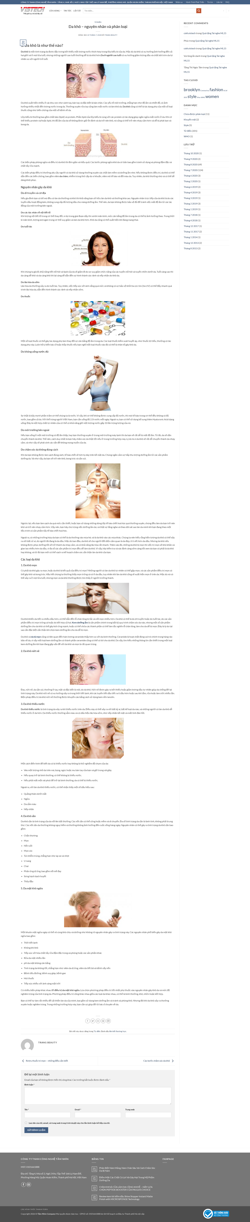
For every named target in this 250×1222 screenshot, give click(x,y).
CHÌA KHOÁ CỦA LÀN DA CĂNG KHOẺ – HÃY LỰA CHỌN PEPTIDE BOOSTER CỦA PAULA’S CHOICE (125, 1188)
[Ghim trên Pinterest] (103, 1021)
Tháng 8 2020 (190, 164)
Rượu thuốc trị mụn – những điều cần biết (46, 1060)
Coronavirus (205, 90)
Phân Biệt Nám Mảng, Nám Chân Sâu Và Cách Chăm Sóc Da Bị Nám (127, 1169)
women (212, 96)
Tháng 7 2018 (190, 214)
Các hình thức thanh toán (34, 1209)
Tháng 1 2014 (190, 237)
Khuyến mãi (190, 119)
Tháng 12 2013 (191, 242)
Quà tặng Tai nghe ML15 (214, 33)
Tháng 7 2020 (190, 170)
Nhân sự (179, 2)
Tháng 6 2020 (190, 175)
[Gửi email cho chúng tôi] (28, 1184)
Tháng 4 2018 (190, 220)
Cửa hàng (54, 11)
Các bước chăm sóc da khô (156, 1060)
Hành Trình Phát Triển (195, 2)
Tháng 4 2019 (190, 192)
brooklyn (192, 89)
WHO (203, 97)
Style (186, 125)
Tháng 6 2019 (190, 186)
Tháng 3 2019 (190, 198)
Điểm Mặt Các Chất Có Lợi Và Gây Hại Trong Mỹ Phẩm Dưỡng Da (126, 1178)
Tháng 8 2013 (190, 248)
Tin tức (210, 2)
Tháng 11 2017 (191, 231)
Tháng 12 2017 (191, 226)
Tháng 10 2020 (191, 153)
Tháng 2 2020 (190, 181)
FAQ (227, 2)
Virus (199, 97)
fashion (216, 89)
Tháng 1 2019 (190, 209)
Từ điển (97, 22)
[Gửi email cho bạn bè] (98, 1021)
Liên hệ (219, 2)
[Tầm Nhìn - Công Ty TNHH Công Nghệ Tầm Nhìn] (33, 10)
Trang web (130, 1109)
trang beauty (111, 35)
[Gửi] (198, 10)
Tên (26, 1109)
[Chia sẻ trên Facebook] (87, 1021)
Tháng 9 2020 (190, 159)
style (192, 96)
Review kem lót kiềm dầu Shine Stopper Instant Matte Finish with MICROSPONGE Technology (126, 1197)
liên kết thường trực (117, 1031)
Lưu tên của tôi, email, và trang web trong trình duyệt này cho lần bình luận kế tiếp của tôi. (69, 1123)
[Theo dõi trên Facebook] (23, 1184)
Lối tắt (77, 11)
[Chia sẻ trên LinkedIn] (108, 1021)
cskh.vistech (190, 33)
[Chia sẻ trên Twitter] (92, 1021)
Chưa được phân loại (194, 114)
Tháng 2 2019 (190, 203)
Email (78, 1109)
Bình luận (29, 1084)
